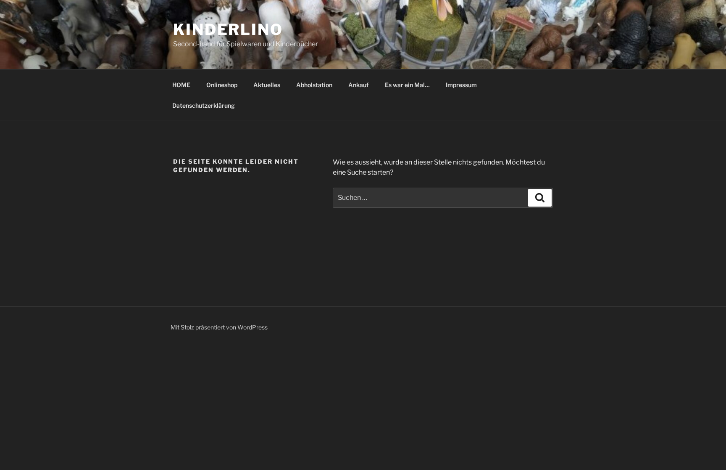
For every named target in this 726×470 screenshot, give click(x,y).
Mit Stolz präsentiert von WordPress (219, 327)
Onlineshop (221, 84)
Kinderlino (228, 29)
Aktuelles (266, 84)
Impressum (461, 84)
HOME (181, 84)
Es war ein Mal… (407, 84)
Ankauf (358, 84)
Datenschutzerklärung (203, 105)
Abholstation (314, 84)
